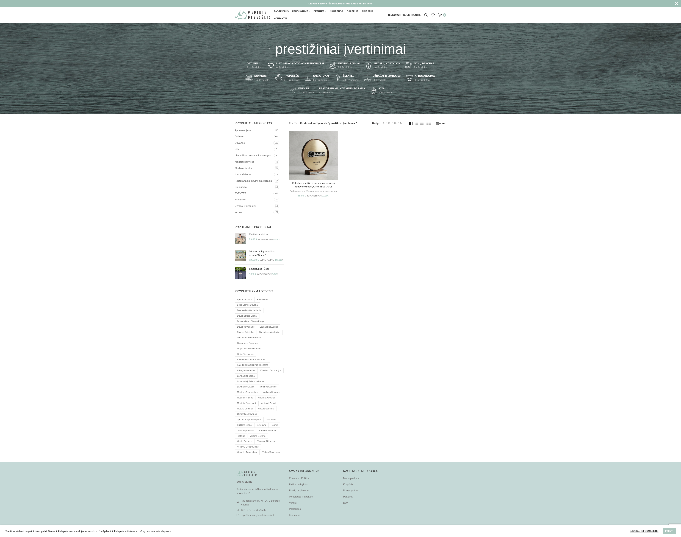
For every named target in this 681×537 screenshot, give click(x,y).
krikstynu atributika (246, 370)
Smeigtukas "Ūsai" (259, 268)
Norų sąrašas (350, 490)
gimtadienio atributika (269, 332)
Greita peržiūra (335, 145)
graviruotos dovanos (247, 343)
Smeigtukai (241, 186)
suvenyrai (261, 425)
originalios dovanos (247, 414)
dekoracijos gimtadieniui (249, 310)
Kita (237, 149)
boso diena (262, 299)
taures (274, 425)
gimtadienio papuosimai (249, 337)
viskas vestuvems (271, 452)
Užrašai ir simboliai (245, 205)
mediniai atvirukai (266, 398)
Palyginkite (335, 137)
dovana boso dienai (247, 316)
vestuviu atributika (266, 441)
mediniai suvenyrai (246, 403)
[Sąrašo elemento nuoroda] (259, 510)
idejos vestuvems (245, 354)
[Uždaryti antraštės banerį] (676, 3)
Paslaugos (295, 508)
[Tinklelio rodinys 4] (416, 123)
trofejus (241, 436)
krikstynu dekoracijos (270, 370)
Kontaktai (294, 515)
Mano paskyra (351, 478)
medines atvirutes (267, 387)
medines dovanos (271, 392)
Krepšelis (348, 484)
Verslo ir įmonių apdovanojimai (321, 191)
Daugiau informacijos (644, 531)
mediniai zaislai (268, 403)
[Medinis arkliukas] (240, 238)
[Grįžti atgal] (270, 49)
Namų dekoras (243, 174)
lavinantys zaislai (245, 387)
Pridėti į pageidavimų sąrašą (335, 153)
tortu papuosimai (267, 430)
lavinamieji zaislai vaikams (250, 381)
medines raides (245, 398)
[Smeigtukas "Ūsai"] (240, 273)
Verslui (238, 212)
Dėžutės (239, 136)
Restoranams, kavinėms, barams (253, 180)
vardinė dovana (257, 436)
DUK (345, 502)
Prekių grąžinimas (299, 490)
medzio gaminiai (266, 408)
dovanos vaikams (245, 327)
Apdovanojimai (243, 130)
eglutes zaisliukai (245, 332)
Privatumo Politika (299, 478)
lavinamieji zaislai (246, 376)
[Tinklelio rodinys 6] (429, 123)
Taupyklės (240, 199)
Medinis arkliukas (258, 234)
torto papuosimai (245, 430)
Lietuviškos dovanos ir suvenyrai (253, 155)
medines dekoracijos (247, 392)
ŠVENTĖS (240, 193)
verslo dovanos (244, 441)
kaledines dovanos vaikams (251, 359)
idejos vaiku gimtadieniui (249, 348)
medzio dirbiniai (245, 408)
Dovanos (240, 142)
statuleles (271, 419)
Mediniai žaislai (243, 168)
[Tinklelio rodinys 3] (411, 123)
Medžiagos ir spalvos (301, 496)
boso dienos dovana (247, 305)
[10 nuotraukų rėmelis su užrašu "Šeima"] (240, 256)
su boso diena (244, 425)
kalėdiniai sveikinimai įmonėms (252, 365)
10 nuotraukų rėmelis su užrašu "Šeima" (262, 253)
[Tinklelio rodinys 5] (422, 123)
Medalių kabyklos (244, 161)
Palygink (348, 496)
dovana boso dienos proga (250, 321)
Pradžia (293, 123)
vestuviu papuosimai (247, 452)
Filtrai (442, 123)
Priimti (669, 531)
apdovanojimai (244, 299)
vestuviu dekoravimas (248, 447)
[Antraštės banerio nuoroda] (335, 3)
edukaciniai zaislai (268, 327)
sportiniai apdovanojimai (249, 419)
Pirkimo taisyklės (298, 484)
